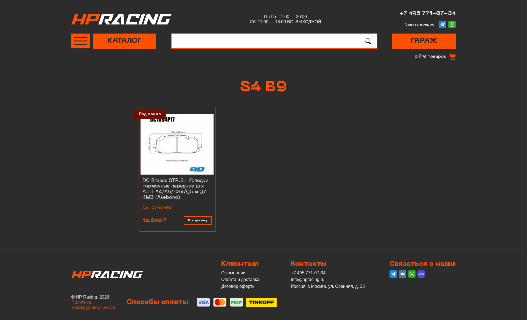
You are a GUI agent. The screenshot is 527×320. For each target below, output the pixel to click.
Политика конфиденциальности (93, 305)
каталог (124, 41)
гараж (424, 41)
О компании (233, 273)
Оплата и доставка (240, 279)
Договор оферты (238, 286)
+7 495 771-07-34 (427, 13)
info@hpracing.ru (307, 279)
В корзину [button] (198, 220)
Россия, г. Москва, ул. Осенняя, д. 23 (328, 286)
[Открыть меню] (80, 41)
